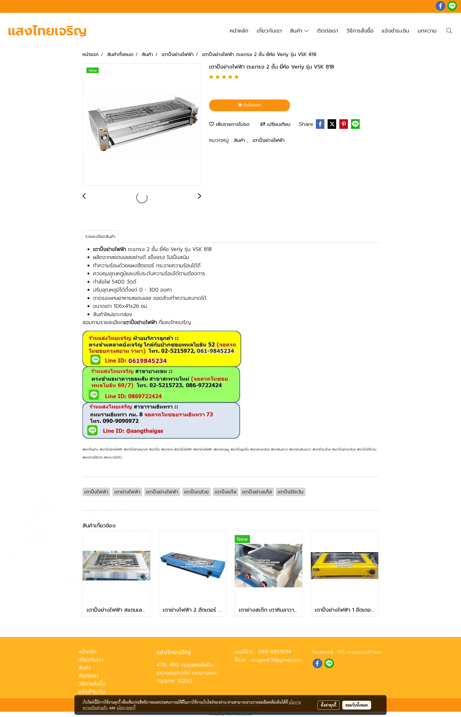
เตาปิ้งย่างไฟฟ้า (269, 140)
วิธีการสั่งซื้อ (359, 31)
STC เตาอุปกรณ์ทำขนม (359, 651)
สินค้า (297, 31)
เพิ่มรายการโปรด (231, 124)
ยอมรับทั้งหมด (356, 705)
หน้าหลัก (239, 31)
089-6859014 (274, 652)
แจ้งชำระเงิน (395, 31)
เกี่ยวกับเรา (269, 31)
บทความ (427, 31)
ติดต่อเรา (327, 31)
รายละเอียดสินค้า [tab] (100, 236)
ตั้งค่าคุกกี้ (328, 705)
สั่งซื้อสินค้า (251, 105)
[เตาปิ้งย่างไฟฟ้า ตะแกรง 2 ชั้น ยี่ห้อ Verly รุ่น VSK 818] (142, 125)
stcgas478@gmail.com (276, 660)
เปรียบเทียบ (278, 124)
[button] (449, 31)
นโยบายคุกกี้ (126, 707)
